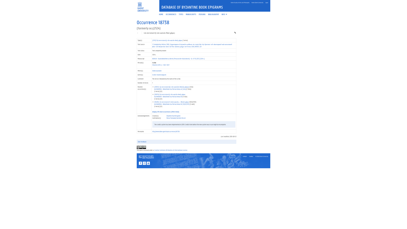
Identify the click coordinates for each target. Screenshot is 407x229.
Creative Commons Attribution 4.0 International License (170, 150)
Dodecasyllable (157, 71)
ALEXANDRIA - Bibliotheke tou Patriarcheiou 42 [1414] (170, 89)
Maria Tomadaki (171, 118)
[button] (224, 14)
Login (266, 2)
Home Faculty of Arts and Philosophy (240, 2)
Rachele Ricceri (181, 118)
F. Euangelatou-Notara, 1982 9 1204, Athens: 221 (192, 45)
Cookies (251, 156)
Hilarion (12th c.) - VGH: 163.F (160, 65)
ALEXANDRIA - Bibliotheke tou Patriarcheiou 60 (168, 96)
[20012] (171, 87)
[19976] (169, 94)
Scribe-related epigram (159, 75)
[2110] (167, 40)
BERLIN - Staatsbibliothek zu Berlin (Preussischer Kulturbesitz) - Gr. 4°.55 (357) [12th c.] (178, 58)
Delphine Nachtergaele (173, 116)
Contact (245, 156)
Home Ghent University (257, 2)
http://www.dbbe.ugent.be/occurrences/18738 (166, 131)
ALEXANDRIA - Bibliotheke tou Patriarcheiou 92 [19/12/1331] (172, 104)
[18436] (171, 102)
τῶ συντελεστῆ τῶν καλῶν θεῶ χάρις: (159, 33)
